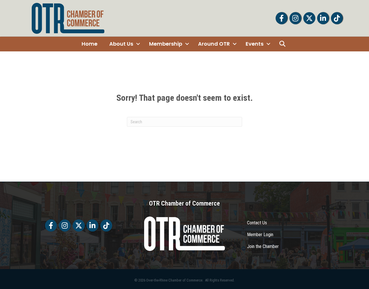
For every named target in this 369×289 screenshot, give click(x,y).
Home (89, 43)
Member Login (260, 234)
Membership (165, 43)
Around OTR (214, 43)
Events (254, 43)
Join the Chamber (263, 246)
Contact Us (257, 222)
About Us (121, 43)
